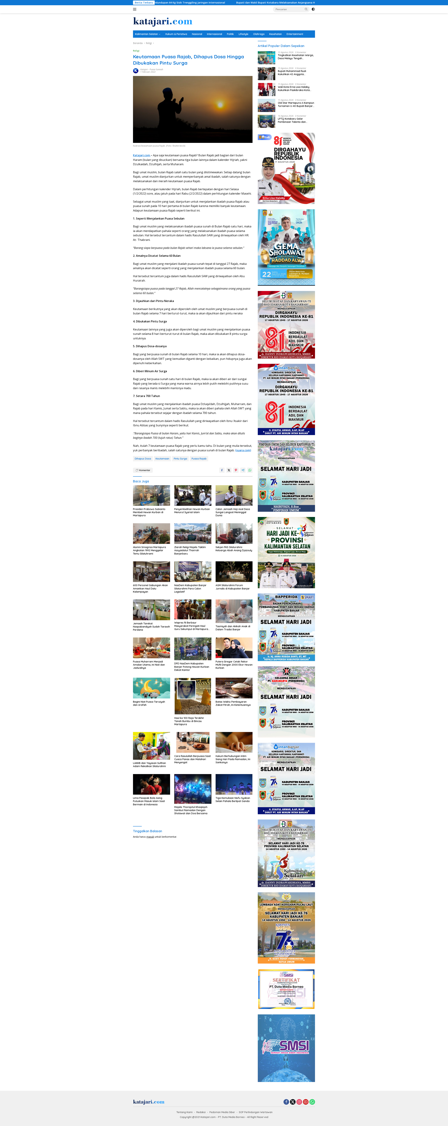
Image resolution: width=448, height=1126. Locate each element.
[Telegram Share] (243, 470)
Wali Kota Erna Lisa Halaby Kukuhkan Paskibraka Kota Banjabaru (294, 88)
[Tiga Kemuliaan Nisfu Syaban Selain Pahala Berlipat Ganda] (234, 784)
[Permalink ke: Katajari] (136, 70)
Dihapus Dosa (143, 458)
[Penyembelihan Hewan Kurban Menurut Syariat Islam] (192, 495)
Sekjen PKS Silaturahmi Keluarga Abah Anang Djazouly (234, 549)
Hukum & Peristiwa (176, 34)
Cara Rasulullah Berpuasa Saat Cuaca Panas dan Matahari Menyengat (192, 759)
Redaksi (201, 1112)
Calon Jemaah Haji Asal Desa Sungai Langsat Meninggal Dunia (233, 512)
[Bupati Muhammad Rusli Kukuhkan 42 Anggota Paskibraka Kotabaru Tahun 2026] (266, 73)
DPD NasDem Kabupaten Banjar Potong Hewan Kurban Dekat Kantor (191, 666)
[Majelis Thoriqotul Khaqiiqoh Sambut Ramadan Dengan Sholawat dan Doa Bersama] (192, 789)
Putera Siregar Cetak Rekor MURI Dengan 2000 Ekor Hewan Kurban (234, 664)
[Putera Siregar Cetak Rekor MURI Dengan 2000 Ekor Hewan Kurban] (234, 647)
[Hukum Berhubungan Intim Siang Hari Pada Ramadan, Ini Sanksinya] (234, 742)
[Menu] (135, 9)
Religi (136, 50)
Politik (230, 34)
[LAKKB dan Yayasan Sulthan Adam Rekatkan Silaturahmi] (151, 746)
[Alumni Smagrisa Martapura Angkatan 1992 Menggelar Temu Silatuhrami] (151, 533)
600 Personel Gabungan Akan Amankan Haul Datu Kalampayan (150, 588)
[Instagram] (299, 1102)
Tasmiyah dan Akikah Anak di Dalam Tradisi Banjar (233, 628)
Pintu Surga (180, 458)
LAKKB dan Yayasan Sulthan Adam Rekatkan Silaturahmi (149, 764)
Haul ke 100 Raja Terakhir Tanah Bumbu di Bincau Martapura (189, 721)
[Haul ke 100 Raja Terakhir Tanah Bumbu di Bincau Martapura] (192, 696)
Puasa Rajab (199, 458)
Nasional (197, 34)
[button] (306, 9)
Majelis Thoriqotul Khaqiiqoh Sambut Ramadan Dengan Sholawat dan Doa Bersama (190, 810)
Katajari (144, 69)
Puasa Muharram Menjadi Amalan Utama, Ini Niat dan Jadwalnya (149, 664)
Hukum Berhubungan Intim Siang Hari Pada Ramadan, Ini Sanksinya (233, 759)
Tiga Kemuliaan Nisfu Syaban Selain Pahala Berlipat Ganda (233, 799)
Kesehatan (275, 34)
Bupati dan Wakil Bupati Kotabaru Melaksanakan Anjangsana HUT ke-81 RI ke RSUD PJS (205, 2)
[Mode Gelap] (313, 9)
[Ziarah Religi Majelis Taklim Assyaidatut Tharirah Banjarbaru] (192, 533)
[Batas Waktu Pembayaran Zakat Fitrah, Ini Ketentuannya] (234, 688)
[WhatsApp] (312, 1102)
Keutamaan (162, 458)
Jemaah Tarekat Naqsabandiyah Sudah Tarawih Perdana (151, 626)
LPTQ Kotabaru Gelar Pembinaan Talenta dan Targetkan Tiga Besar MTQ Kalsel (294, 120)
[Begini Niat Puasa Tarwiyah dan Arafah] (151, 688)
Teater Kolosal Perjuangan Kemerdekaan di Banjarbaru (304, 2)
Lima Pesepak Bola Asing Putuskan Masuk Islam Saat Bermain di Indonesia (149, 801)
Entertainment (295, 34)
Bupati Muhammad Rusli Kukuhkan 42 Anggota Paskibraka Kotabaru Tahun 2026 (294, 73)
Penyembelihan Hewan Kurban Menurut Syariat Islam (192, 511)
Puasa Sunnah (156, 69)
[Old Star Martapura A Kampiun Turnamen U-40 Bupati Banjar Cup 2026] (266, 105)
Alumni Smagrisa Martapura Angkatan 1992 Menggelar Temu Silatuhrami (149, 550)
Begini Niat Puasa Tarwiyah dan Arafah (149, 703)
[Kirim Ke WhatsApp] (250, 470)
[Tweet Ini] (229, 470)
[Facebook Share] (222, 470)
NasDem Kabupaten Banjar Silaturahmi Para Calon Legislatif (190, 588)
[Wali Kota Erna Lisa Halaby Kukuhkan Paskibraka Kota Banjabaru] (266, 89)
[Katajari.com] (162, 21)
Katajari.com (142, 155)
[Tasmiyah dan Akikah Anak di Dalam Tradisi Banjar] (234, 611)
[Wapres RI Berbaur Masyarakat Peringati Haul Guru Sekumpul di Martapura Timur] (192, 609)
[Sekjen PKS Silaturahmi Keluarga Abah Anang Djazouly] (234, 533)
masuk (150, 836)
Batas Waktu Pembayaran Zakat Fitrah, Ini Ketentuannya (233, 703)
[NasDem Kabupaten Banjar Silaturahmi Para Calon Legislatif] (192, 571)
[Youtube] (306, 1102)
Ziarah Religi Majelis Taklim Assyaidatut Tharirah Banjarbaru (190, 550)
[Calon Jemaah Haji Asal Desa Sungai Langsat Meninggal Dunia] (234, 495)
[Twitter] (293, 1102)
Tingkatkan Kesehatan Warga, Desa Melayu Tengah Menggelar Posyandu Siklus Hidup (296, 57)
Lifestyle (243, 34)
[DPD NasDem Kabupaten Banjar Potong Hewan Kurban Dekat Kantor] (192, 648)
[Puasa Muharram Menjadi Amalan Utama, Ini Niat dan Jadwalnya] (151, 647)
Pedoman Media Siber (222, 1112)
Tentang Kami (184, 1112)
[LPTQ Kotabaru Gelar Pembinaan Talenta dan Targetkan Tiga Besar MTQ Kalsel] (266, 121)
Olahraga (258, 34)
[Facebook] (286, 1102)
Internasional (214, 34)
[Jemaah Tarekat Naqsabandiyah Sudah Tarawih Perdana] (151, 609)
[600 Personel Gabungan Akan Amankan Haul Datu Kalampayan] (151, 571)
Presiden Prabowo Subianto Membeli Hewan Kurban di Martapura (149, 512)
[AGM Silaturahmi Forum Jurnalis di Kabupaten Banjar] (234, 571)
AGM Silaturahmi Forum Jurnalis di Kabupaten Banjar (233, 587)
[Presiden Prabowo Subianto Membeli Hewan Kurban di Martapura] (151, 495)
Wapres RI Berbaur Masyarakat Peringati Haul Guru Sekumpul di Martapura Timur (191, 626)
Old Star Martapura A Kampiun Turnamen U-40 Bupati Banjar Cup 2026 (296, 104)
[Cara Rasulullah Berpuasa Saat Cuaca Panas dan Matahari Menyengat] (192, 742)
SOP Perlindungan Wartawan (255, 1112)
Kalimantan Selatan (146, 34)
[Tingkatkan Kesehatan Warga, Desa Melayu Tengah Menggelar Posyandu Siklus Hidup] (266, 57)
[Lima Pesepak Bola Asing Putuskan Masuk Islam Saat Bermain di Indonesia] (151, 784)
